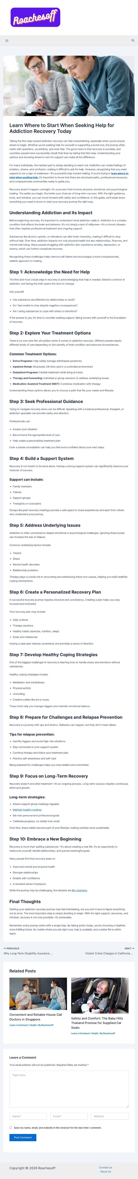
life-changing (79, 890)
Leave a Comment (18, 1025)
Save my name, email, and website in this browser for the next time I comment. (57, 1127)
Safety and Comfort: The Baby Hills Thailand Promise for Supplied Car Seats (97, 1022)
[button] (133, 40)
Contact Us (105, 1167)
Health (33, 1025)
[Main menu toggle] (6, 40)
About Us (105, 1171)
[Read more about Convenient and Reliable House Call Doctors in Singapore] (38, 993)
